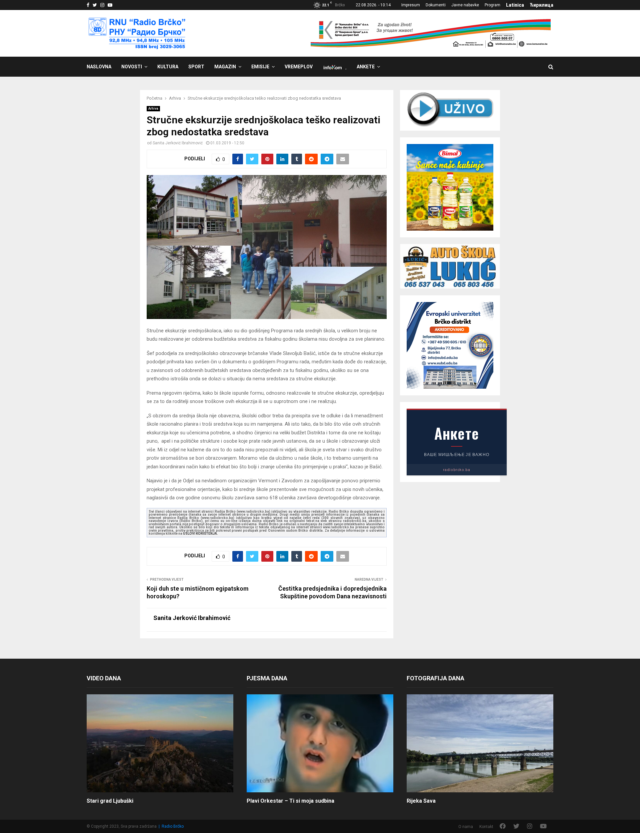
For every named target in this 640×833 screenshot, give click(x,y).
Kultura (167, 66)
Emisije (260, 66)
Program (492, 5)
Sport (196, 66)
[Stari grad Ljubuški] (160, 743)
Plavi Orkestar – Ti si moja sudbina (290, 801)
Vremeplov (299, 66)
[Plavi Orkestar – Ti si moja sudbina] (320, 743)
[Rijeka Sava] (480, 743)
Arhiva (153, 108)
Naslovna (99, 66)
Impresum (410, 5)
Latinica (515, 5)
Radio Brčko (173, 826)
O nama (465, 826)
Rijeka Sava (421, 801)
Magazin (225, 66)
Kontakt (486, 826)
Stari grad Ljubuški (110, 801)
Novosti (131, 66)
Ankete (366, 66)
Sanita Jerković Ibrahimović (178, 143)
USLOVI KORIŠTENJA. (200, 533)
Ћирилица (541, 5)
